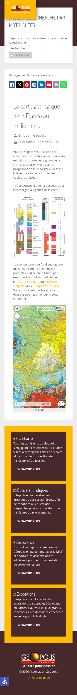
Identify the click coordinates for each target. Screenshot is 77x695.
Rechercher (22, 55)
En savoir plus (28, 469)
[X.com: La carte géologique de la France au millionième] (19, 84)
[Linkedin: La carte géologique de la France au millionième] (41, 84)
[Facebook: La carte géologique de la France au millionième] (12, 84)
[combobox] (27, 48)
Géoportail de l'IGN (46, 286)
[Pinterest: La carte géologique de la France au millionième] (26, 84)
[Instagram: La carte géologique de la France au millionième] (34, 84)
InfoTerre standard (27, 281)
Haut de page (40, 677)
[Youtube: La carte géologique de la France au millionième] (48, 84)
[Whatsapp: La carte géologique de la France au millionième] (63, 84)
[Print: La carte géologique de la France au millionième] (56, 84)
